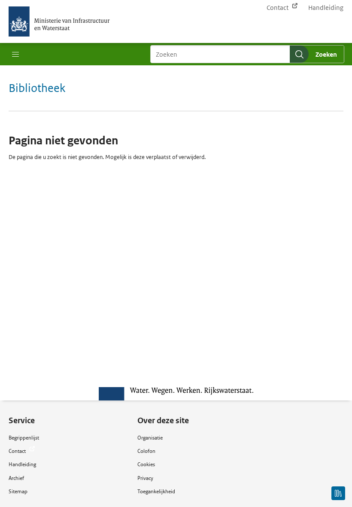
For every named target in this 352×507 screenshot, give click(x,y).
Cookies (146, 464)
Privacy (145, 478)
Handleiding (325, 7)
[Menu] (15, 54)
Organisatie (150, 437)
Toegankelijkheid (156, 491)
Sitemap (18, 491)
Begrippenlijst (24, 437)
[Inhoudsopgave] (338, 493)
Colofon (146, 451)
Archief (16, 478)
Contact (278, 7)
